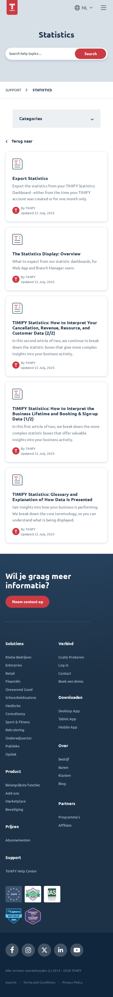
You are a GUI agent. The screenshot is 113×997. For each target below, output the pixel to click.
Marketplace (15, 801)
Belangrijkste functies (22, 785)
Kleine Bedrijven (18, 657)
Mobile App (67, 727)
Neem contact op (27, 602)
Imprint (10, 982)
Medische (13, 706)
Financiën (12, 681)
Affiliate (65, 825)
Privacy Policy (72, 982)
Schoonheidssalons (20, 697)
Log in (63, 665)
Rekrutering (14, 730)
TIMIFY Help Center (21, 871)
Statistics (42, 90)
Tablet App (67, 719)
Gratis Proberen (71, 657)
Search (90, 54)
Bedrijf (63, 759)
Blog (62, 783)
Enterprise (13, 665)
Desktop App (69, 711)
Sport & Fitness (17, 722)
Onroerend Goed (19, 689)
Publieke (12, 746)
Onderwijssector (18, 738)
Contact (64, 673)
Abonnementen (17, 840)
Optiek (10, 754)
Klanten (64, 775)
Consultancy (15, 713)
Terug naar (21, 141)
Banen (63, 767)
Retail (10, 673)
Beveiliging (14, 809)
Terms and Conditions (39, 982)
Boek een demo (70, 681)
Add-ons (12, 793)
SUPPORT (13, 90)
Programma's (69, 817)
